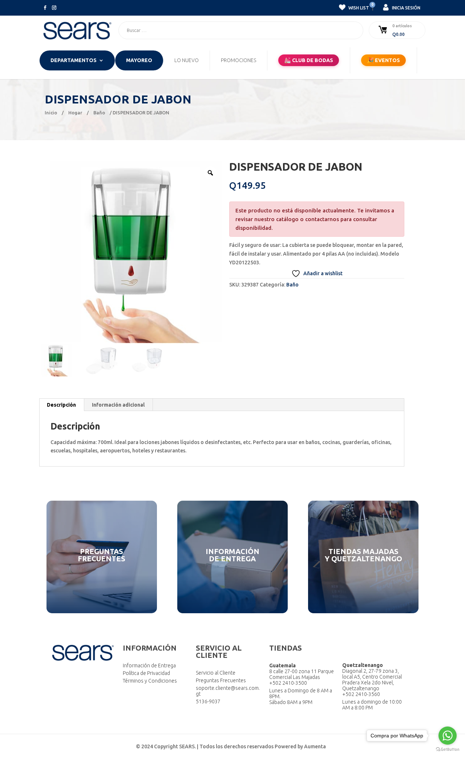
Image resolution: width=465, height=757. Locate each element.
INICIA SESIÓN (405, 7)
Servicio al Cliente (215, 673)
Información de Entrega (149, 665)
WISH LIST (358, 7)
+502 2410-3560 (361, 694)
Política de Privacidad (146, 673)
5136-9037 (208, 701)
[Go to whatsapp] (447, 736)
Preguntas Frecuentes (221, 680)
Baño (99, 112)
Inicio (51, 112)
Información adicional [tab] (118, 405)
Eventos (383, 60)
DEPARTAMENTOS (73, 60)
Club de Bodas (308, 60)
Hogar (75, 112)
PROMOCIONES (238, 60)
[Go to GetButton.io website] (447, 749)
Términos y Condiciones (150, 681)
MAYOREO (139, 60)
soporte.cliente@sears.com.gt (228, 691)
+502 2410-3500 (288, 683)
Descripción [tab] (61, 405)
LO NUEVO (186, 60)
